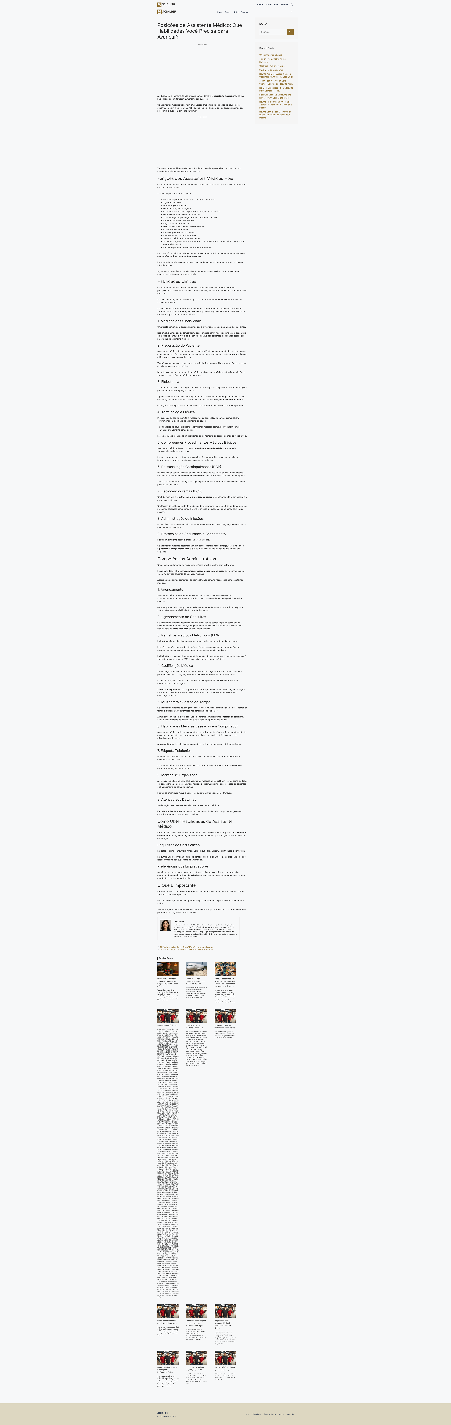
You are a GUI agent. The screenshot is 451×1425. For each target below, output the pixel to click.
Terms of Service (270, 1414)
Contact (281, 1414)
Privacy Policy (257, 1414)
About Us (290, 1414)
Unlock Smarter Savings (270, 55)
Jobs (276, 4)
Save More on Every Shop (271, 70)
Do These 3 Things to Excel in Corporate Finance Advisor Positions (186, 949)
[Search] (290, 32)
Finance (284, 4)
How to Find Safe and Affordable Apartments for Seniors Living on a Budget (275, 105)
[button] (292, 4)
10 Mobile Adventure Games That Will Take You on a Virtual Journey (187, 947)
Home (260, 4)
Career (268, 4)
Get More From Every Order (272, 66)
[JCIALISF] (166, 12)
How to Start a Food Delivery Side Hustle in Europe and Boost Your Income (275, 115)
